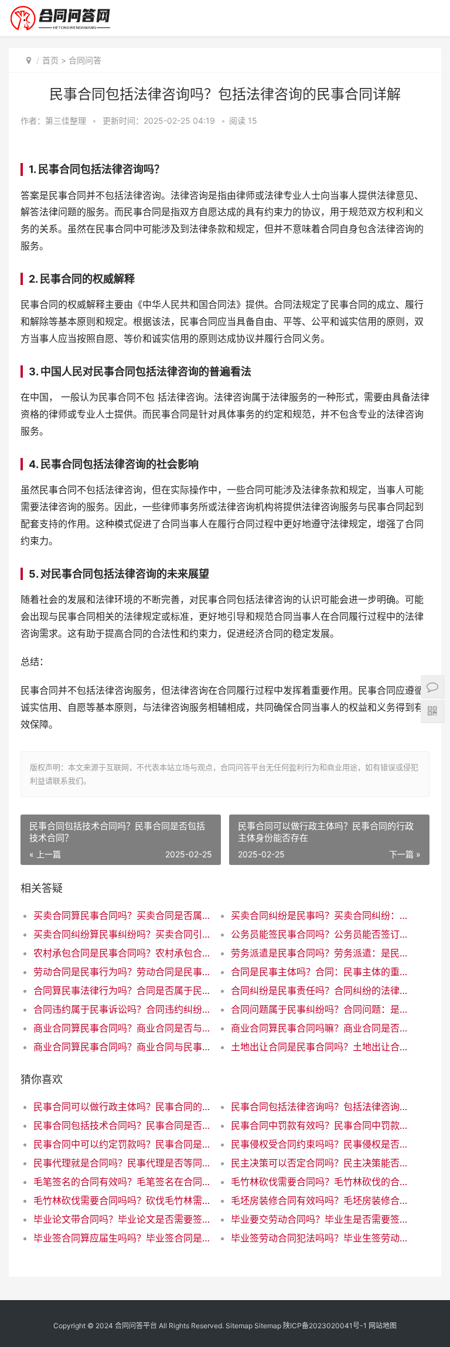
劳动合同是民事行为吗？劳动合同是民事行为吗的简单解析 (122, 972)
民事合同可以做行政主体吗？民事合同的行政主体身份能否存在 (122, 1106)
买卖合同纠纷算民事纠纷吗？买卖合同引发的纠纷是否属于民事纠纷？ (122, 934)
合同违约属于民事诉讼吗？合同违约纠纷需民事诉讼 (122, 1009)
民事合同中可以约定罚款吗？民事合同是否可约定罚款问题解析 (122, 1144)
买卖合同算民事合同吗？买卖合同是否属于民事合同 (122, 915)
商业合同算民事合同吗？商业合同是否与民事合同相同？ (122, 1028)
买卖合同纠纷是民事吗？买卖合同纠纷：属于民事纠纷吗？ (320, 915)
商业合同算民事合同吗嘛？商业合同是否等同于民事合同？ (320, 1028)
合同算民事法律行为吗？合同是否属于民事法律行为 (122, 990)
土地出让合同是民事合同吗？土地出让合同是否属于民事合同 (320, 1047)
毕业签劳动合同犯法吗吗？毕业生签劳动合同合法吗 (320, 1238)
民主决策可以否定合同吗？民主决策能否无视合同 (320, 1163)
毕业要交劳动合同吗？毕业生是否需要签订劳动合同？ (320, 1219)
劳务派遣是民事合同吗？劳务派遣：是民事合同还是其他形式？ (320, 953)
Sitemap (239, 1325)
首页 (50, 60)
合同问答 (85, 60)
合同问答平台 (136, 1325)
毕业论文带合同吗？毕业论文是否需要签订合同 (122, 1219)
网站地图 (383, 1325)
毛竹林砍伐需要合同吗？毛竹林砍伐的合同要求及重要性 (320, 1181)
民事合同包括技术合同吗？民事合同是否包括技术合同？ (122, 1125)
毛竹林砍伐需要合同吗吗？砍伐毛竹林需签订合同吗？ (122, 1200)
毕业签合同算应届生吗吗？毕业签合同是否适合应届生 (122, 1238)
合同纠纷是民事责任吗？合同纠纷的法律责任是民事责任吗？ (320, 990)
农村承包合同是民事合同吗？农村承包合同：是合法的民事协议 (122, 953)
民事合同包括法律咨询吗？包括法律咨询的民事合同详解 (320, 1106)
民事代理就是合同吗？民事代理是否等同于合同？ (122, 1163)
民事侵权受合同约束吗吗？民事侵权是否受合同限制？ (320, 1144)
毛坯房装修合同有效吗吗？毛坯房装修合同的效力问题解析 (320, 1200)
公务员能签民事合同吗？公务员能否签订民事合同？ (320, 934)
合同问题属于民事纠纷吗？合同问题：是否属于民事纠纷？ (320, 1009)
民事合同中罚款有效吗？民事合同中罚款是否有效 (320, 1125)
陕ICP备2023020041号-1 (325, 1325)
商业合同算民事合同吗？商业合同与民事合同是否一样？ (122, 1047)
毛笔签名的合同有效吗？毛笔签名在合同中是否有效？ (122, 1181)
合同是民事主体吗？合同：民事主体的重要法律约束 (320, 972)
